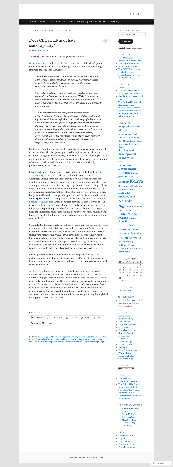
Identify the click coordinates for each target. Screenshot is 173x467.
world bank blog (126, 356)
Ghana (134, 173)
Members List (129, 420)
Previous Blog (129, 417)
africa (40, 337)
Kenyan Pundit (125, 333)
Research (60, 21)
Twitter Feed (125, 287)
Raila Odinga (127, 213)
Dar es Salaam (136, 141)
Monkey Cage (125, 342)
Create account (125, 435)
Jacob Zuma (123, 177)
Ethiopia (124, 172)
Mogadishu (124, 193)
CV (50, 21)
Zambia (138, 248)
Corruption (132, 137)
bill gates (90, 337)
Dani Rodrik (124, 322)
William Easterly (125, 242)
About (121, 88)
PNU (139, 206)
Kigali (139, 186)
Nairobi (125, 201)
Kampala (123, 181)
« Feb (123, 281)
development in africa (61, 339)
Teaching (114, 21)
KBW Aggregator (130, 408)
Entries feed (124, 441)
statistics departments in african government (77, 342)
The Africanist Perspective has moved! (87, 21)
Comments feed (126, 444)
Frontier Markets (127, 324)
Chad (134, 134)
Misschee (123, 339)
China (121, 137)
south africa (127, 225)
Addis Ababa (133, 126)
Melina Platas (124, 336)
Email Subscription (128, 30)
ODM (133, 206)
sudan (134, 229)
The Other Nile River (128, 63)
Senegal (132, 218)
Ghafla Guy (123, 327)
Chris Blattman (101, 337)
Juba (131, 176)
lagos (132, 189)
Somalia (123, 221)
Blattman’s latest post (40, 63)
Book (42, 21)
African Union (133, 131)
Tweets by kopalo (126, 290)
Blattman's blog (126, 319)
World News (127, 297)
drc (120, 161)
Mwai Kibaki (126, 196)
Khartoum (123, 186)
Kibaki (133, 186)
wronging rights (126, 359)
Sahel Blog (123, 347)
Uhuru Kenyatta (129, 237)
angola (121, 134)
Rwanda (123, 217)
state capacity (50, 342)
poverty (121, 210)
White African (125, 353)
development (126, 150)
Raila (128, 210)
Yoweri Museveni (125, 249)
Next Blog (127, 425)
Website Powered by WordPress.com (86, 457)
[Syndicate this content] (119, 297)
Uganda (135, 233)
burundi (128, 134)
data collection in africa (39, 339)
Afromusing (124, 316)
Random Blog (128, 423)
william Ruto (126, 245)
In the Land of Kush (127, 66)
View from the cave (127, 350)
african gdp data (78, 337)
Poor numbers (91, 339)
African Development (60, 337)
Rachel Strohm (125, 344)
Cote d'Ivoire (123, 141)
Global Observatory (128, 330)
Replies (102, 342)
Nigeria (124, 206)
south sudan (124, 230)
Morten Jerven (77, 339)
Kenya (136, 181)
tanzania (123, 233)
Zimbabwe (124, 252)
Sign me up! (126, 41)
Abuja (121, 126)
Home (33, 21)
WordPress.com (126, 447)
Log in (121, 438)
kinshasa (123, 189)
